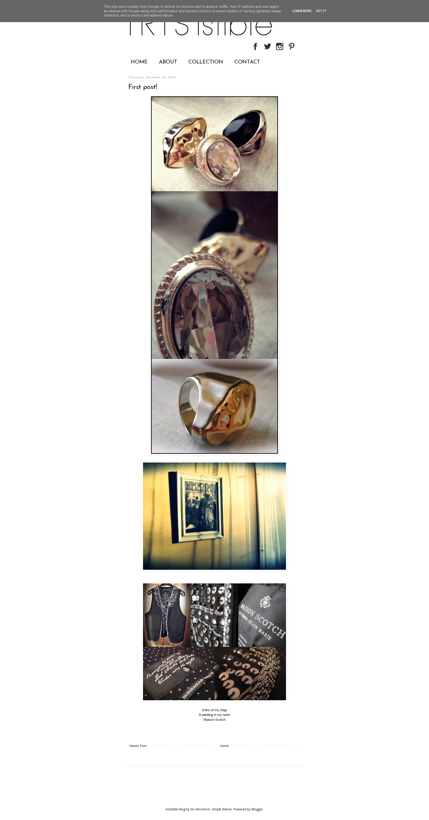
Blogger (257, 809)
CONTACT (247, 62)
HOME (139, 62)
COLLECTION (205, 62)
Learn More (301, 11)
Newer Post (138, 746)
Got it (321, 11)
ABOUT (168, 62)
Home (224, 746)
